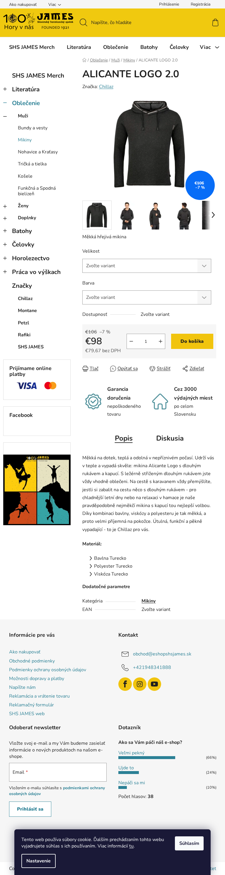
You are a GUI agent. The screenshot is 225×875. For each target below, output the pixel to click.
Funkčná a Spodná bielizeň (37, 191)
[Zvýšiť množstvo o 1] (160, 341)
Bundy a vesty (32, 128)
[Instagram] (139, 684)
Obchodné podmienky (32, 661)
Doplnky (27, 218)
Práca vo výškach (36, 272)
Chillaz (106, 86)
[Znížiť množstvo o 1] (131, 341)
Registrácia (200, 4)
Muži (23, 116)
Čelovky (23, 244)
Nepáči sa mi (131, 783)
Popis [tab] (124, 438)
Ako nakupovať (23, 4)
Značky (22, 286)
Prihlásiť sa (30, 809)
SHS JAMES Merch (38, 75)
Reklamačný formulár (31, 705)
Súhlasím (189, 843)
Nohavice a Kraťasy (38, 152)
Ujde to (126, 768)
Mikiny (25, 140)
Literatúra (26, 89)
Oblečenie (26, 103)
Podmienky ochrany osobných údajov (47, 670)
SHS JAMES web (27, 713)
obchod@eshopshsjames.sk (162, 654)
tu (131, 846)
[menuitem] (32, 47)
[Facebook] (125, 684)
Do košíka (192, 341)
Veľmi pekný (131, 753)
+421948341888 (152, 667)
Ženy (23, 206)
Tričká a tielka (32, 164)
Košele (25, 176)
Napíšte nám (22, 687)
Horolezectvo (31, 258)
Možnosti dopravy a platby (36, 678)
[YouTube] (154, 684)
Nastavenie (38, 861)
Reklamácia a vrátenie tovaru (39, 696)
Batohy (22, 231)
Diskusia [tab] (170, 438)
